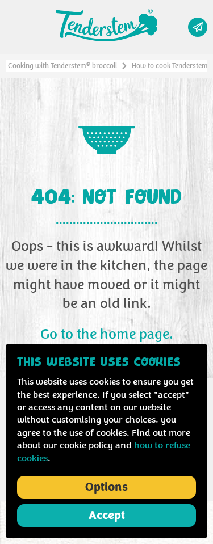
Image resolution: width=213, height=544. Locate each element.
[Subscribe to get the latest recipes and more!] (197, 27)
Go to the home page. (106, 334)
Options (106, 487)
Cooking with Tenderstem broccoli (62, 66)
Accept (107, 515)
